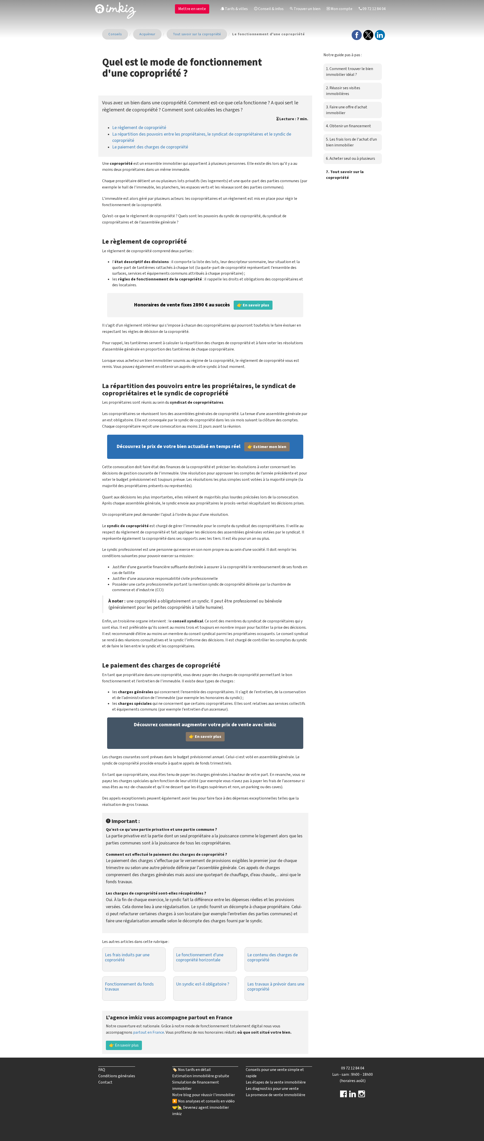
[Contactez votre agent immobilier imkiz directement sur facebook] (343, 1095)
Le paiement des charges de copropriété (150, 147)
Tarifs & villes (236, 9)
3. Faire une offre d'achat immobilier (346, 110)
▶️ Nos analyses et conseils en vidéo (203, 1101)
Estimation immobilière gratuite (200, 1076)
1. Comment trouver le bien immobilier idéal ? (349, 71)
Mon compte (341, 9)
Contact (105, 1082)
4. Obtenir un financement (348, 126)
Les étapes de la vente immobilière (276, 1082)
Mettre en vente (192, 9)
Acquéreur (147, 34)
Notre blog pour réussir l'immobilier (203, 1095)
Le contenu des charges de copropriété (272, 957)
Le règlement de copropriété (139, 127)
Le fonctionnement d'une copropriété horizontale (199, 957)
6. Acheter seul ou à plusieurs (350, 158)
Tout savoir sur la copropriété (197, 34)
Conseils (115, 34)
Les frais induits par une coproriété (127, 957)
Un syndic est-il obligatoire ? (202, 984)
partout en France (148, 1032)
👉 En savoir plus (124, 1045)
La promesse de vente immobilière (275, 1095)
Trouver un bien (306, 9)
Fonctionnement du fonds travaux (129, 986)
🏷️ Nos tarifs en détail (191, 1069)
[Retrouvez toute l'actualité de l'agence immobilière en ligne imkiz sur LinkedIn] (352, 1095)
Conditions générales (116, 1076)
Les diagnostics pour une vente (272, 1088)
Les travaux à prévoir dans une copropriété (275, 986)
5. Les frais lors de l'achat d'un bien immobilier (351, 142)
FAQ (101, 1069)
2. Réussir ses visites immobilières (343, 91)
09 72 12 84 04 (374, 9)
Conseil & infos (270, 9)
